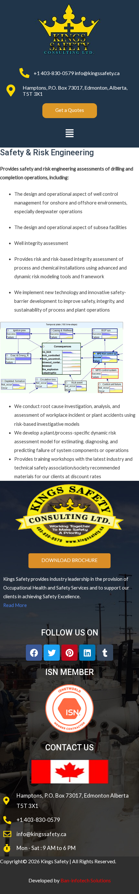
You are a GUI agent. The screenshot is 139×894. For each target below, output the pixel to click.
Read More (15, 605)
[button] (69, 133)
